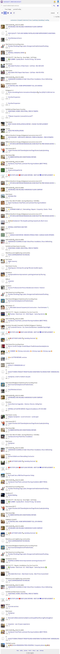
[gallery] (11, 13)
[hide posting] (9, 28)
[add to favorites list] (7, 27)
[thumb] (5, 13)
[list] (2, 13)
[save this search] (57, 5)
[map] (13, 13)
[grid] (8, 13)
